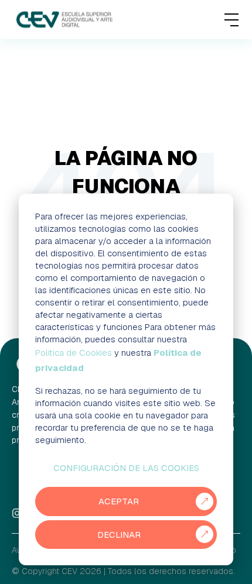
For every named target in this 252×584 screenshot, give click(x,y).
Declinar (119, 534)
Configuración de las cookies (126, 467)
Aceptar (118, 501)
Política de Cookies (73, 352)
